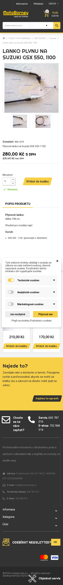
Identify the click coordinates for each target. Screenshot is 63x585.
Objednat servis (49, 578)
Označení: (8, 141)
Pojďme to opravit (47, 398)
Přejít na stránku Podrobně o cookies (32, 320)
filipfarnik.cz (27, 575)
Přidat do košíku (37, 181)
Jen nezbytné (17, 314)
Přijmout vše (45, 314)
